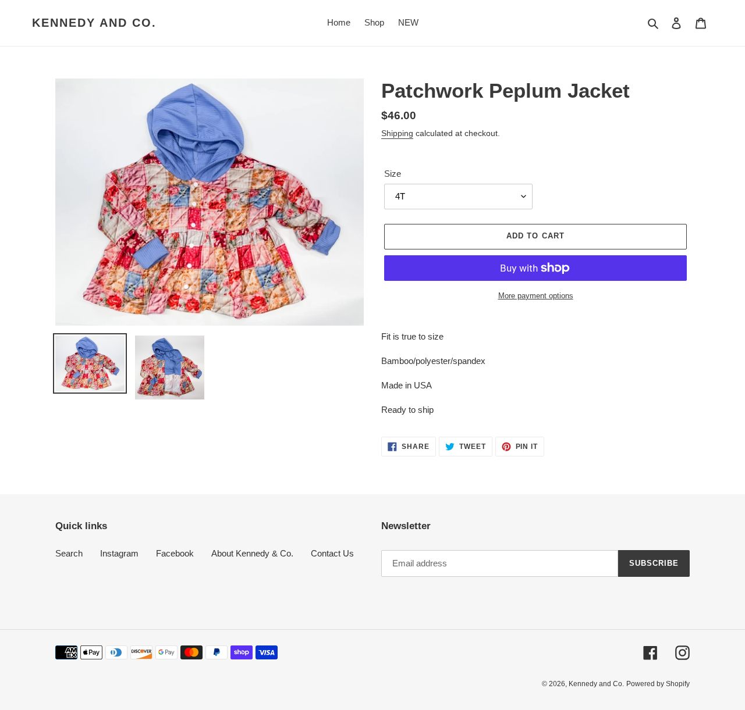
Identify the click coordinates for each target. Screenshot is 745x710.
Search (69, 553)
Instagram (119, 553)
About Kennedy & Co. (252, 553)
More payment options (535, 295)
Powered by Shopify (658, 684)
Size (392, 174)
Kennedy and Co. (94, 22)
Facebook (175, 553)
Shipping (397, 133)
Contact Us (332, 553)
